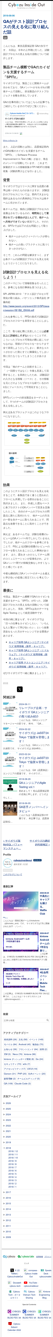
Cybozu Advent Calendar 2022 (14, 1327)
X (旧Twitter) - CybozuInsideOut (15, 1273)
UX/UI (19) (32, 1068)
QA (5, 37)
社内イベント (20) (37, 1073)
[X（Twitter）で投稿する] (20, 689)
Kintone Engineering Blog (44, 1294)
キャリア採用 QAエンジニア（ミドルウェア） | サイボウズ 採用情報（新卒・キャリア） (29, 654)
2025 (8, 1108)
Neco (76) (17, 1054)
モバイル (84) (10, 1044)
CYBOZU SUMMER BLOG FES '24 (44, 1314)
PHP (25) (22, 1073)
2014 (8, 1208)
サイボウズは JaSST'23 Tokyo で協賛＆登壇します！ (34, 762)
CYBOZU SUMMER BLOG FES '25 (29, 1314)
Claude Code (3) (23, 1083)
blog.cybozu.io (10, 140)
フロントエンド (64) (28, 1049)
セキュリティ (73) (12, 1063)
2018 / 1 (12, 1186)
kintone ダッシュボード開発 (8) (19, 1058)
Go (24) (39, 1058)
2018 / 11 (13, 1154)
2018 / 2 (12, 1183)
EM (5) (7, 1054)
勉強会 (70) (38, 1044)
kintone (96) (30, 1054)
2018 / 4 (12, 1176)
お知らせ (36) (10, 1049)
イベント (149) (36, 1039)
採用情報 (39, 1256)
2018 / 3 (12, 1180)
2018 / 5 (12, 1173)
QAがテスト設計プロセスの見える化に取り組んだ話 (26, 26)
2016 (8, 1197)
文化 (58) (23, 1039)
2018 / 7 (12, 1167)
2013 (8, 1214)
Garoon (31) (10, 1073)
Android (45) (25, 1044)
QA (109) (8, 1083)
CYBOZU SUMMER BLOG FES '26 (14, 1314)
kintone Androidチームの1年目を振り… (44, 943)
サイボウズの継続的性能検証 (40, 842)
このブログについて (12, 874)
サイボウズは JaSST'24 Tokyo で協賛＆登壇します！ (34, 737)
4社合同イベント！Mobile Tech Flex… (44, 981)
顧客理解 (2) (10, 1078)
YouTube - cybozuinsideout (31, 1284)
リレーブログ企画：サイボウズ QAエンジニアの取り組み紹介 (34, 712)
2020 (8, 1136)
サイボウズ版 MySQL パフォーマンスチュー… (12, 844)
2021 (8, 1131)
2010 (8, 1231)
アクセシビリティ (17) (14, 1068)
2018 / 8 (12, 1164)
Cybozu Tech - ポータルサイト (14, 1294)
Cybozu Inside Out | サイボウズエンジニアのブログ (25, 6)
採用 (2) (43, 1049)
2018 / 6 (12, 1170)
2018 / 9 (12, 1160)
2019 (8, 1142)
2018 (8, 1147)
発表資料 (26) (10, 1039)
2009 (8, 1237)
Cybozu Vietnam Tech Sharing (29, 1294)
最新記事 (8, 886)
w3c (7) (26, 1063)
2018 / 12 (13, 1151)
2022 (8, 1125)
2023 (8, 1119)
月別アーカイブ (12, 1096)
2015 (8, 1203)
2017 (8, 1192)
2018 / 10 (13, 1157)
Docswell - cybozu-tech (16, 1284)
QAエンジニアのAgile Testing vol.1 (32, 785)
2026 (8, 1103)
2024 (8, 1114)
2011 (8, 1225)
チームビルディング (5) (28, 1078)
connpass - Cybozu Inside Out (31, 1273)
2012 (8, 1220)
